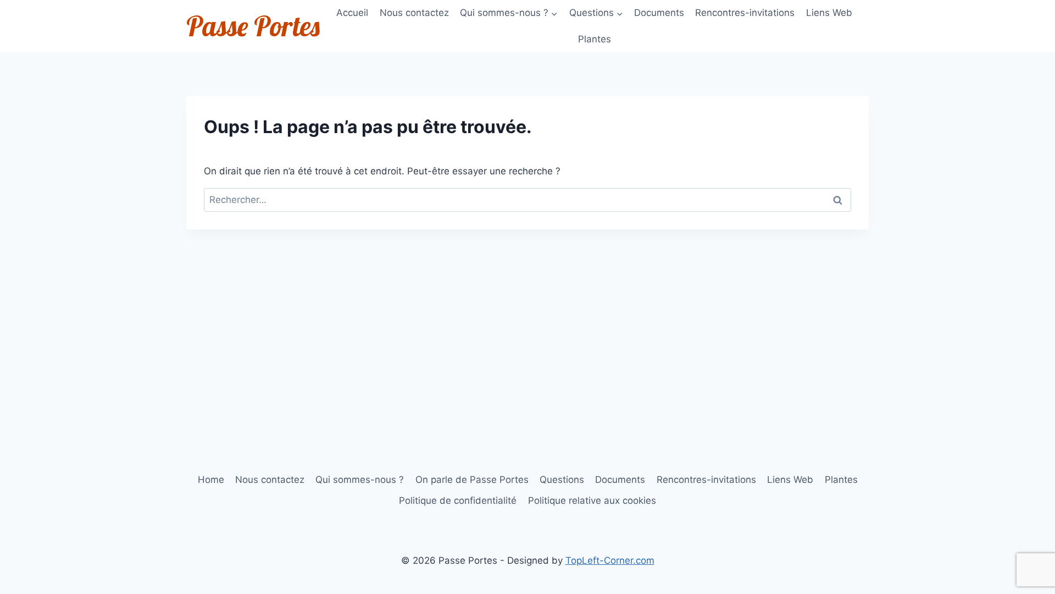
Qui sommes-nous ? (359, 479)
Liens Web (829, 12)
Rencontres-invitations (745, 12)
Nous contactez (414, 12)
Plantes (594, 39)
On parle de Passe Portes (472, 479)
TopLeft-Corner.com (609, 560)
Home (211, 479)
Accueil (352, 12)
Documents (659, 12)
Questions (562, 479)
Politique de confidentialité (458, 500)
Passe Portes (253, 26)
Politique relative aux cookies (592, 500)
